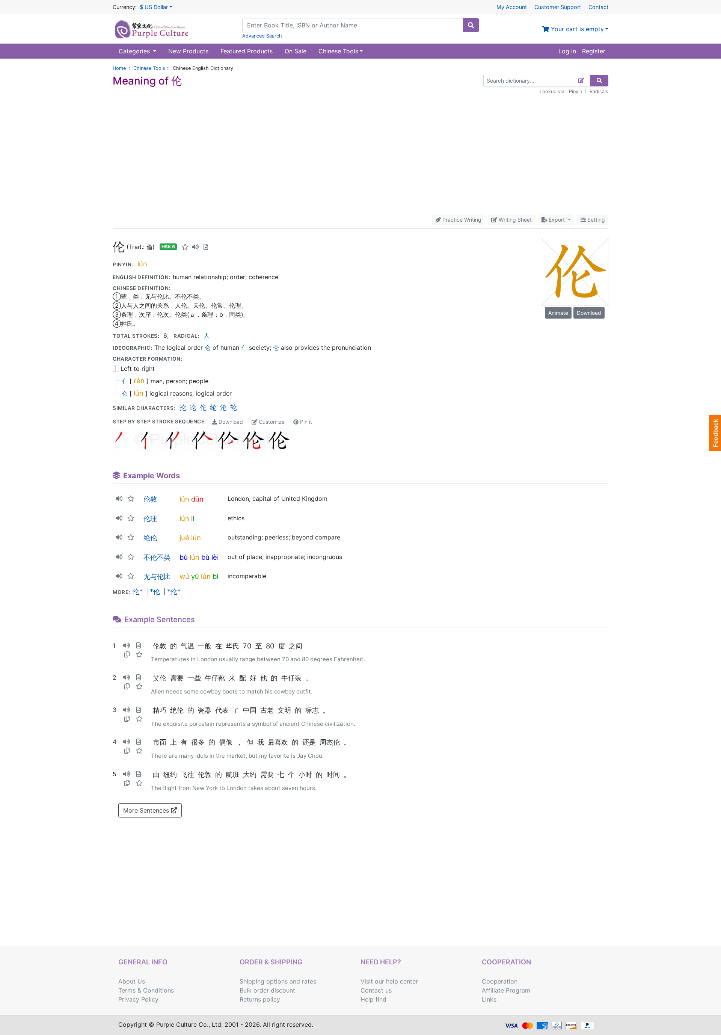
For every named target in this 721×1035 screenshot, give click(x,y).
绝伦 (150, 537)
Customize (271, 422)
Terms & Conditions (146, 990)
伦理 (150, 518)
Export (556, 219)
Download (230, 422)
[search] (471, 25)
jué (184, 537)
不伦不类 (156, 557)
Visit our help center (389, 981)
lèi (215, 557)
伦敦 (150, 499)
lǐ (192, 518)
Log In (567, 51)
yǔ (195, 576)
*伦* (174, 591)
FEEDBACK (714, 433)
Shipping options (264, 981)
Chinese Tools (149, 68)
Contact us (376, 990)
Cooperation (499, 981)
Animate (558, 313)
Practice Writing (461, 219)
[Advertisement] (360, 154)
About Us (131, 981)
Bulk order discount (267, 990)
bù (183, 557)
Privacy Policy (138, 999)
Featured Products (246, 51)
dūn (197, 499)
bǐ (215, 576)
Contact (598, 7)
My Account (511, 7)
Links (489, 999)
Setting (595, 219)
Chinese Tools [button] (338, 51)
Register (593, 51)
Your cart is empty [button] (576, 29)
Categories (135, 51)
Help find (373, 999)
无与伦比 (156, 576)
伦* (138, 591)
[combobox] (352, 25)
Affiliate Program (506, 990)
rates (309, 981)
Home (119, 68)
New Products (188, 51)
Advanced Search (262, 36)
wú (184, 576)
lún (142, 264)
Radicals (599, 91)
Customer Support (557, 7)
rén (139, 380)
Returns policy (260, 999)
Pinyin (575, 91)
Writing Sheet (514, 219)
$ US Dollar (154, 7)
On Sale (295, 51)
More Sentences (147, 810)
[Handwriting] (581, 80)
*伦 (155, 591)
